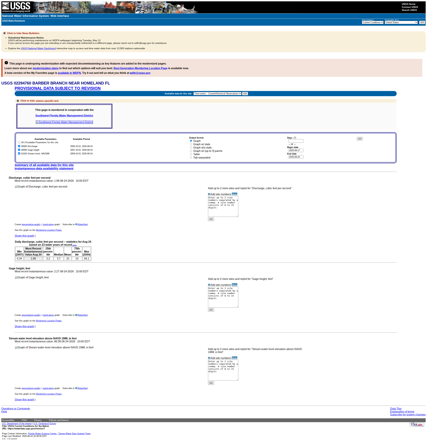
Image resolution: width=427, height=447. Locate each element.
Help (4, 411)
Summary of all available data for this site (44, 165)
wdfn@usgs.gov (140, 73)
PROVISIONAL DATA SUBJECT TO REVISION (58, 88)
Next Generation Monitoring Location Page (140, 68)
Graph (197, 141)
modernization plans (46, 68)
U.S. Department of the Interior (17, 423)
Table (196, 154)
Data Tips (395, 408)
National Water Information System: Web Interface (35, 16)
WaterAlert (83, 224)
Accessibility (8, 420)
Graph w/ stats (201, 144)
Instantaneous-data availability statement (44, 168)
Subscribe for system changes (408, 414)
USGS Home (408, 4)
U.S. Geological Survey (45, 423)
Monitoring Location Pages (49, 230)
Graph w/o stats (202, 147)
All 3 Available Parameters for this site (39, 142)
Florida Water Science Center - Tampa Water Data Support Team (59, 433)
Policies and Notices (59, 420)
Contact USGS (410, 7)
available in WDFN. (70, 73)
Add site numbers (220, 194)
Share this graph (24, 235)
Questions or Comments (15, 408)
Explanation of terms (402, 411)
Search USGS (409, 10)
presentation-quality (31, 224)
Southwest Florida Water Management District (64, 115)
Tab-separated (201, 157)
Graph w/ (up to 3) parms (207, 151)
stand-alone (48, 224)
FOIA (24, 420)
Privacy (38, 420)
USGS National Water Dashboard (38, 48)
